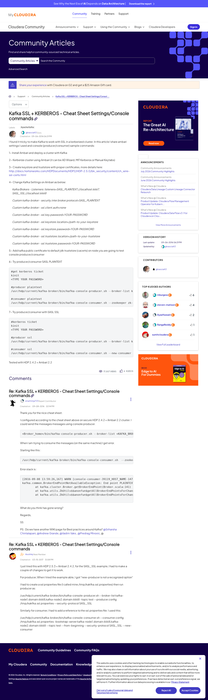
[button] (129, 399)
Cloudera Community (26, 26)
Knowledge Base (88, 664)
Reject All (166, 690)
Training (95, 13)
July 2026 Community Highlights (157, 171)
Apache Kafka (27, 127)
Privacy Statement (180, 682)
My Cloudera (18, 664)
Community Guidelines (54, 650)
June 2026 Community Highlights (158, 180)
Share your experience (33, 85)
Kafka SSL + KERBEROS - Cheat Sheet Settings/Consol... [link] (82, 96)
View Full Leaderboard (168, 344)
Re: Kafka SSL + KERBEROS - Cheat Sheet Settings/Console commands (64, 393)
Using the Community (113, 27)
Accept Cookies (190, 690)
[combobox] (97, 61)
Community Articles (41, 96)
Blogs (138, 27)
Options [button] (17, 104)
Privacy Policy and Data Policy (70, 675)
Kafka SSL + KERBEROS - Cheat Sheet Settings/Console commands (69, 115)
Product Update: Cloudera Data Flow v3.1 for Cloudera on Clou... (164, 214)
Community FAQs (86, 650)
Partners (109, 13)
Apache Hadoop (22, 679)
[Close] (200, 658)
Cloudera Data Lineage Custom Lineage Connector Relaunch (168, 191)
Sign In (193, 26)
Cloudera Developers (162, 27)
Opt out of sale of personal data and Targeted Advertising (115, 691)
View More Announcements (168, 225)
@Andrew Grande (47, 533)
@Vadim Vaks (68, 533)
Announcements (66, 27)
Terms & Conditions (48, 675)
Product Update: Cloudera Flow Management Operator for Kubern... (165, 202)
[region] (148, 676)
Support (123, 13)
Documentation (61, 664)
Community (79, 13)
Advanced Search (18, 68)
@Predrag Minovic (89, 533)
